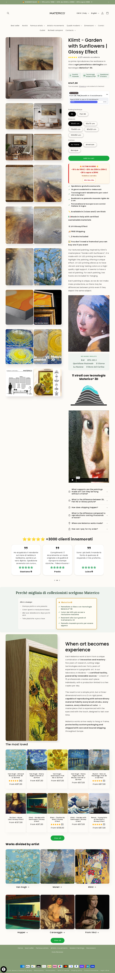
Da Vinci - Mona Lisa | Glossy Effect (15, 818)
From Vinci (90, 932)
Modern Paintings (77, 948)
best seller (29, 948)
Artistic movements (59, 948)
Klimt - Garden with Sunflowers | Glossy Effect (37, 819)
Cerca (20, 948)
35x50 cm (75, 123)
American (90, 144)
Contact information (91, 970)
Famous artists (42, 948)
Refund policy (39, 970)
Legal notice (105, 970)
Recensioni (91, 948)
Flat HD (83, 114)
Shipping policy (76, 970)
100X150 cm (76, 135)
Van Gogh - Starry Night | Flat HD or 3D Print (36, 776)
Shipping (82, 86)
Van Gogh (21, 887)
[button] (8, 13)
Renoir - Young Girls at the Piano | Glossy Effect (99, 819)
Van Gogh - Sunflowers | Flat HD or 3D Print (57, 776)
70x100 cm (75, 129)
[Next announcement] (108, 2)
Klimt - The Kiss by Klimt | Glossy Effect (57, 819)
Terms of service (63, 970)
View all (57, 838)
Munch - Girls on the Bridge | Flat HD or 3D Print (99, 776)
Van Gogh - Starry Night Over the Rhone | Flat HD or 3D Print (78, 777)
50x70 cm (90, 123)
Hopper (21, 932)
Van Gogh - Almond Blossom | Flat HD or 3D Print (16, 776)
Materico (15, 970)
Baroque (74, 150)
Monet (56, 887)
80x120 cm (91, 129)
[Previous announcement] (6, 2)
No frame (75, 144)
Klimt (91, 887)
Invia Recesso (57, 952)
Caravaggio (56, 932)
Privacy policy (50, 970)
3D (72, 114)
